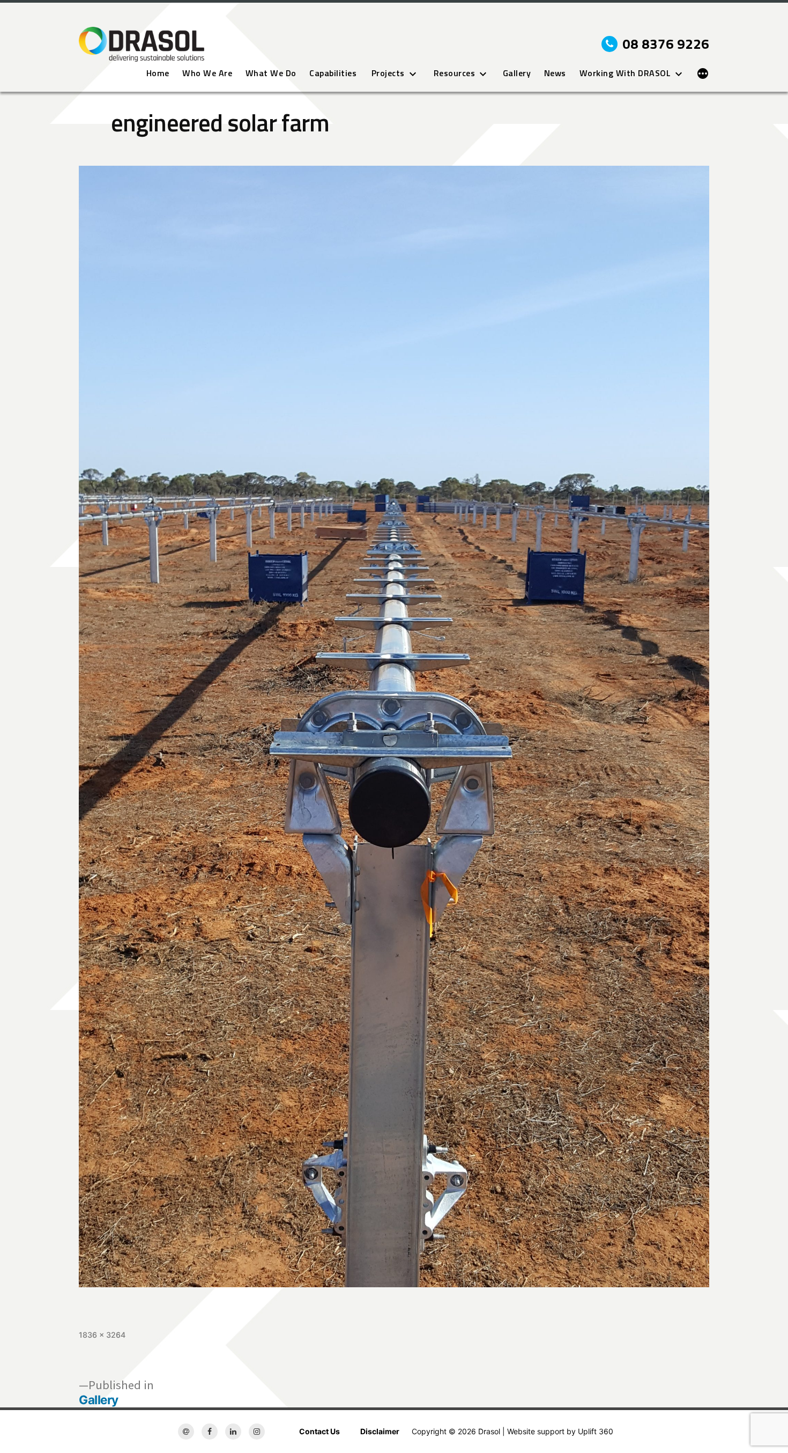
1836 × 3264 (102, 1334)
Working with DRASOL (625, 73)
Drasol (489, 1431)
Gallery (517, 73)
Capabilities (332, 73)
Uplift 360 (595, 1431)
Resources (454, 73)
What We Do (271, 73)
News (555, 73)
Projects (388, 73)
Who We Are (207, 73)
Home (157, 73)
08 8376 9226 (665, 44)
